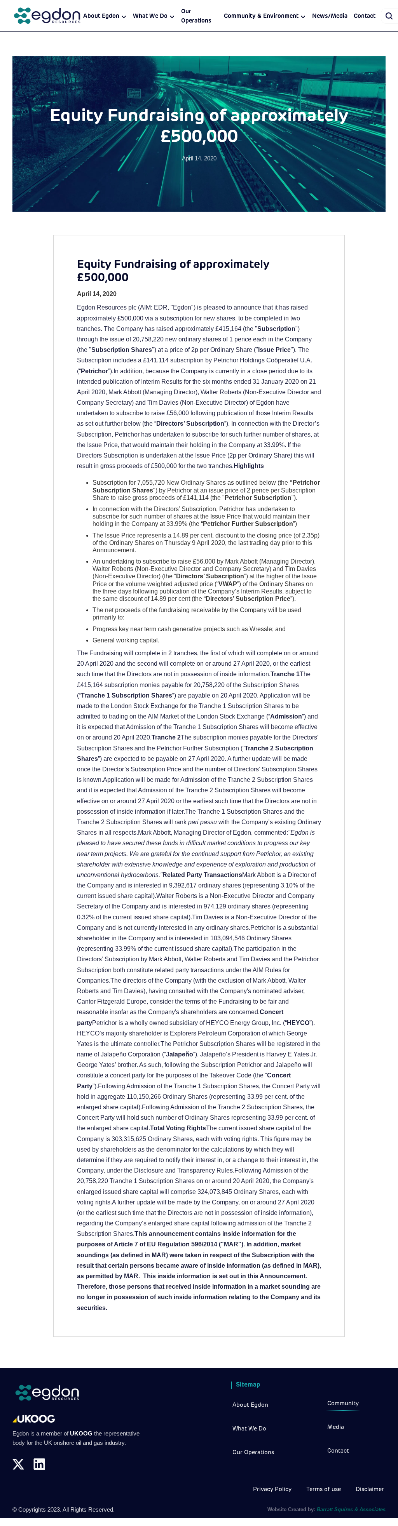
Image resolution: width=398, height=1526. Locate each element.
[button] (104, 16)
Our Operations (196, 16)
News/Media (329, 16)
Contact (364, 16)
